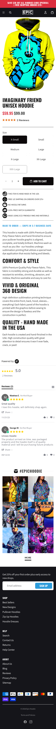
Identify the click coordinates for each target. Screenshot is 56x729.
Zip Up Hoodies (10, 616)
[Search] (10, 12)
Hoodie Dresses (10, 621)
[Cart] (52, 12)
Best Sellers (8, 602)
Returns (6, 645)
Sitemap (6, 682)
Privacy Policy (9, 678)
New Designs (9, 607)
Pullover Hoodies (11, 612)
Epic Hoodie (30, 709)
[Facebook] (25, 722)
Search (5, 635)
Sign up (44, 586)
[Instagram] (31, 722)
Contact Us (8, 640)
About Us (7, 663)
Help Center (8, 649)
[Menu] (3, 12)
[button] (7, 412)
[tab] (7, 387)
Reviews (6, 673)
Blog (4, 668)
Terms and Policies (28, 715)
